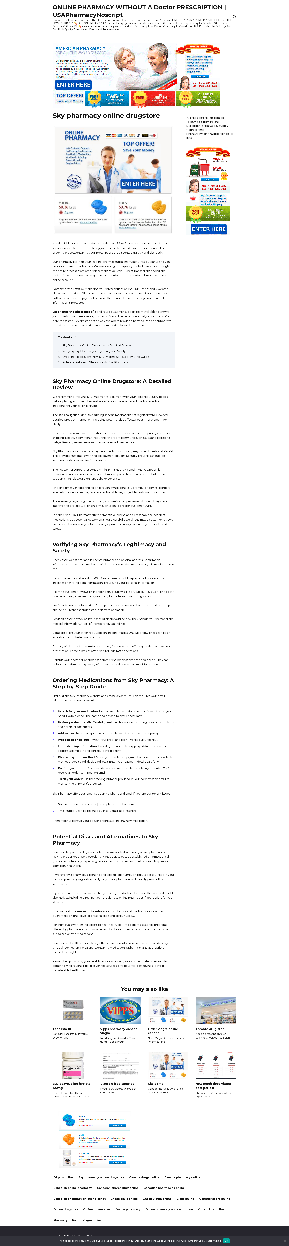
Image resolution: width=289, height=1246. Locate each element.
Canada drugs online (144, 1177)
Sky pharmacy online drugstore (101, 1177)
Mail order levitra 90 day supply (207, 125)
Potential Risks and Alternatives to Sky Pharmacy (95, 362)
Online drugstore (65, 1209)
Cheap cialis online (124, 1198)
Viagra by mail (195, 129)
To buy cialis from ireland (203, 121)
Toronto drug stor (210, 1029)
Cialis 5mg (156, 1083)
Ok (226, 1240)
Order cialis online (211, 1209)
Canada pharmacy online (182, 1177)
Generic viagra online (214, 1198)
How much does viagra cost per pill (213, 1086)
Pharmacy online (65, 1220)
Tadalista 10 (62, 1029)
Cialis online (185, 1198)
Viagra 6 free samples (117, 1083)
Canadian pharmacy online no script (79, 1198)
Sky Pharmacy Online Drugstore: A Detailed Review (96, 345)
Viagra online (92, 1220)
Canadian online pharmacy (72, 1188)
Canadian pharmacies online (164, 1188)
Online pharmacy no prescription (169, 1209)
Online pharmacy (128, 1209)
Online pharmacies (97, 1209)
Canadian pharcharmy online (118, 1188)
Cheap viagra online (157, 1198)
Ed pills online (63, 1177)
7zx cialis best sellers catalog (205, 117)
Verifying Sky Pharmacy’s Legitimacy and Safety (94, 351)
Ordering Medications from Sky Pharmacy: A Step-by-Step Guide (105, 356)
